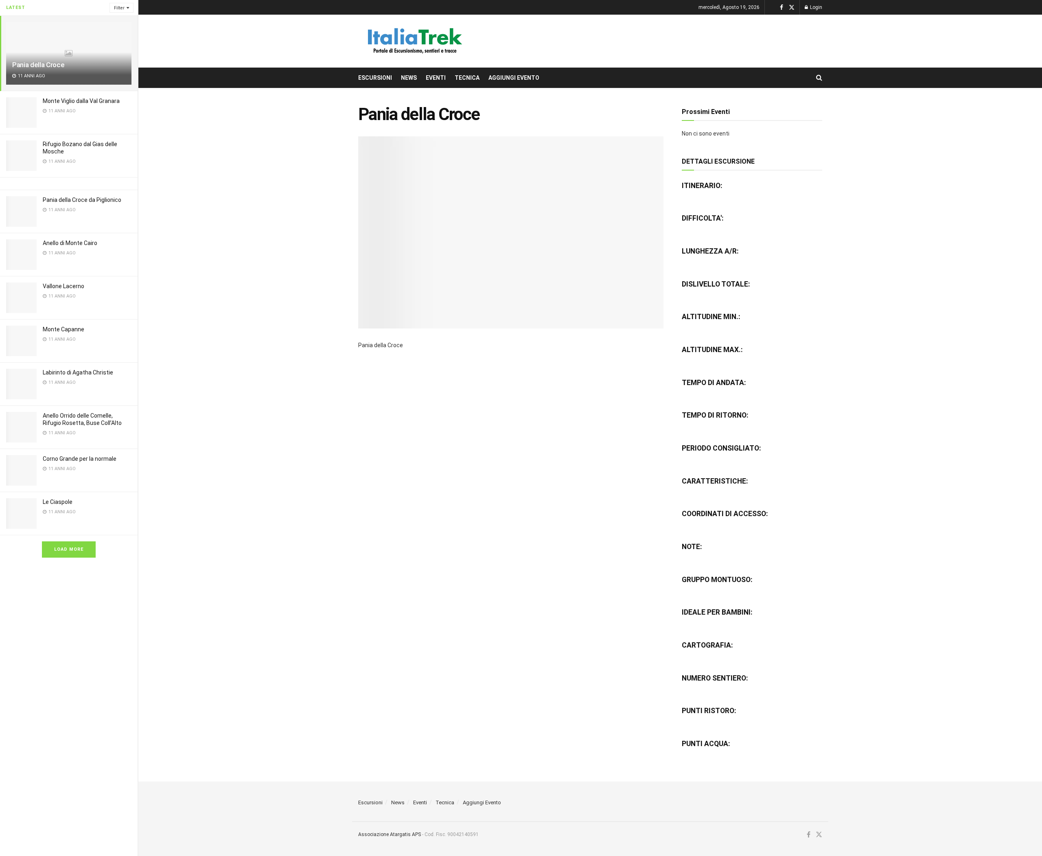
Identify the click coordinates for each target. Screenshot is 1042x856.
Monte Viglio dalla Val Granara (81, 101)
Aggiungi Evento (513, 77)
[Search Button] (819, 78)
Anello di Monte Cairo (70, 243)
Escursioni (375, 77)
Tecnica (467, 77)
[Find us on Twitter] (792, 7)
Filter (119, 8)
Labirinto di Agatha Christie (78, 372)
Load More (68, 549)
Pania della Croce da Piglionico (82, 200)
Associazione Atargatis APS (389, 834)
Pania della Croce (38, 65)
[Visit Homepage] (413, 41)
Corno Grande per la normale (79, 458)
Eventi (436, 77)
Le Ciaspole (57, 502)
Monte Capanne (63, 329)
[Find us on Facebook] (781, 7)
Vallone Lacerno (63, 286)
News (409, 77)
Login (815, 7)
